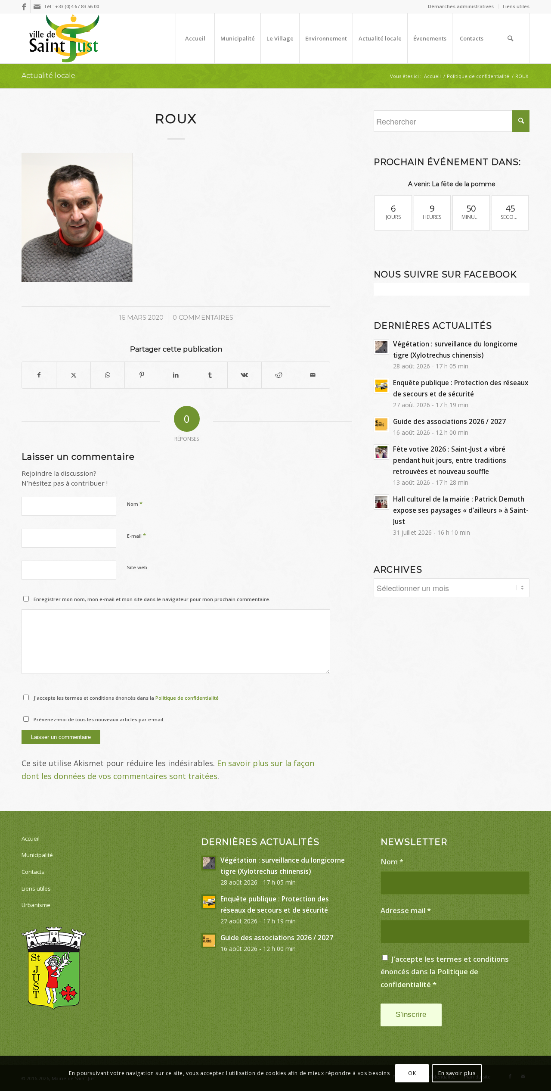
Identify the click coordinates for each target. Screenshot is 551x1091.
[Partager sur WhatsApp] (107, 375)
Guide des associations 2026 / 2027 (449, 421)
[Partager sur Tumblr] (210, 375)
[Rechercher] (510, 38)
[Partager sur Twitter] (73, 375)
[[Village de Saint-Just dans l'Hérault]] (64, 38)
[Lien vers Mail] (37, 6)
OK (412, 1073)
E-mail (136, 535)
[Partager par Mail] (313, 375)
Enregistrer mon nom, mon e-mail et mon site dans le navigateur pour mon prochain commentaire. (152, 599)
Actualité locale (48, 76)
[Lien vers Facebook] (24, 6)
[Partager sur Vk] (244, 375)
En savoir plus (456, 1073)
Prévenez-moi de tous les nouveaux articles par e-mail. (99, 719)
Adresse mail (406, 910)
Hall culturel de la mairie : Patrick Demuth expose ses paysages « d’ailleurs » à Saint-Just (461, 510)
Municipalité (37, 855)
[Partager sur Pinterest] (141, 375)
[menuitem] (461, 6)
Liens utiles (516, 6)
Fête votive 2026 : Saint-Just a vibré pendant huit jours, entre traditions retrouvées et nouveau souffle (449, 460)
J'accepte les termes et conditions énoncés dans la (126, 698)
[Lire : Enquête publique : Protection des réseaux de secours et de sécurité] (381, 385)
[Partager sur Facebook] (39, 375)
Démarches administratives (461, 6)
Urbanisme (36, 905)
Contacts (33, 872)
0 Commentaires (203, 317)
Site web (137, 567)
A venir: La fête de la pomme (451, 184)
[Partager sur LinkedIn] (176, 375)
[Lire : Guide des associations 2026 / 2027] (381, 424)
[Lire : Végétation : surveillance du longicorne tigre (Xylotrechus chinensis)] (381, 347)
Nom (134, 504)
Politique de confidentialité (187, 698)
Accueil (31, 838)
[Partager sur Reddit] (278, 375)
